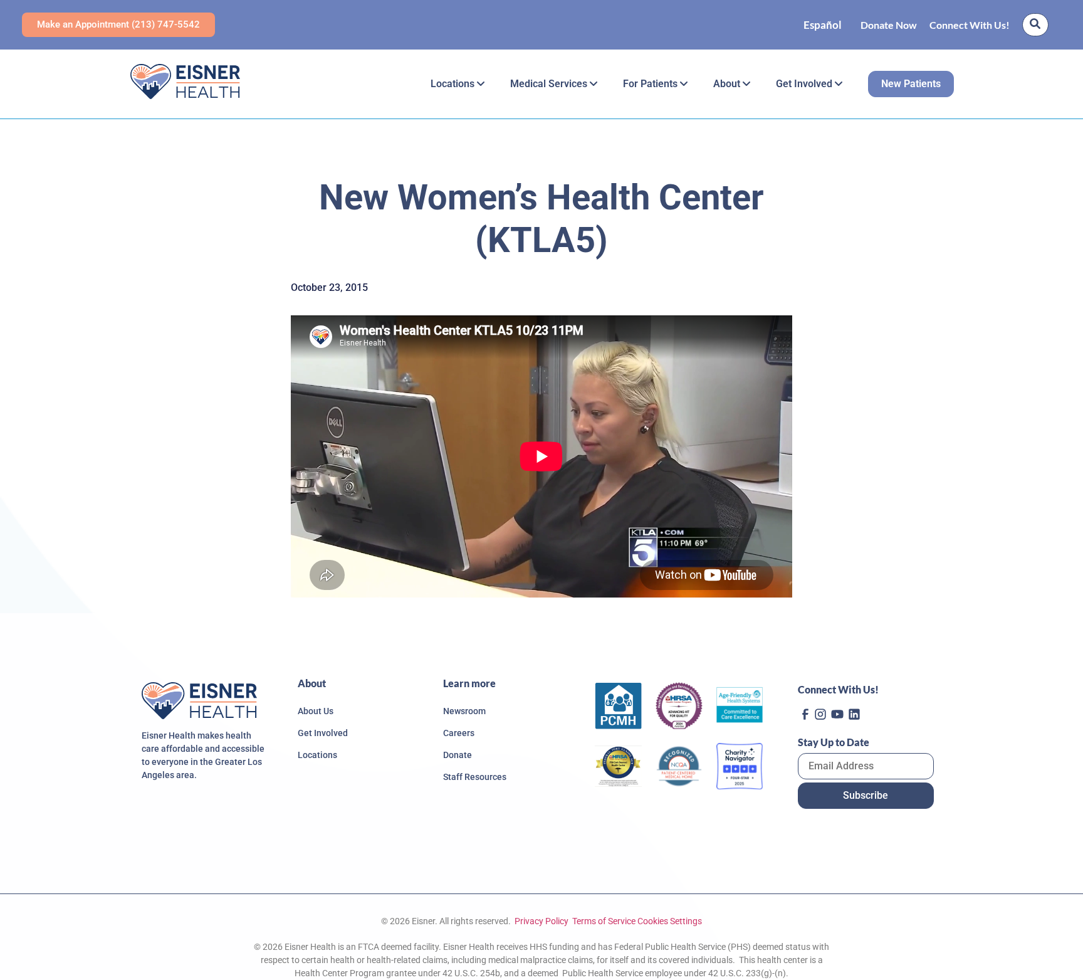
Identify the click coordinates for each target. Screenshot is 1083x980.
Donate (457, 755)
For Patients (651, 84)
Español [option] (822, 24)
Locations (454, 84)
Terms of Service (604, 921)
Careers (458, 733)
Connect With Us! (969, 25)
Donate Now (889, 25)
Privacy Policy (540, 921)
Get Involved (805, 84)
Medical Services (550, 84)
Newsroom (464, 711)
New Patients (911, 84)
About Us (315, 711)
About (728, 84)
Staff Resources (474, 777)
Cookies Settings (669, 921)
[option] (822, 24)
